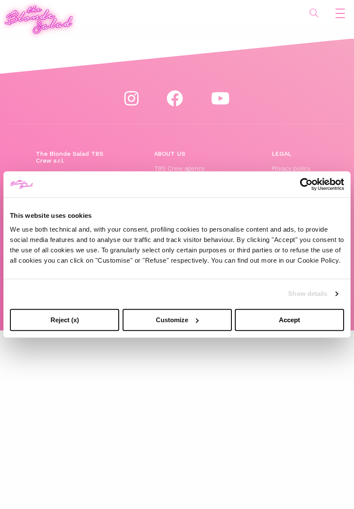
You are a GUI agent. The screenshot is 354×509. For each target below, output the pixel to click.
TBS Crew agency (179, 168)
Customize (172, 320)
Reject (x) (65, 320)
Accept (289, 320)
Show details (307, 293)
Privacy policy (291, 168)
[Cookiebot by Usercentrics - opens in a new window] (306, 184)
